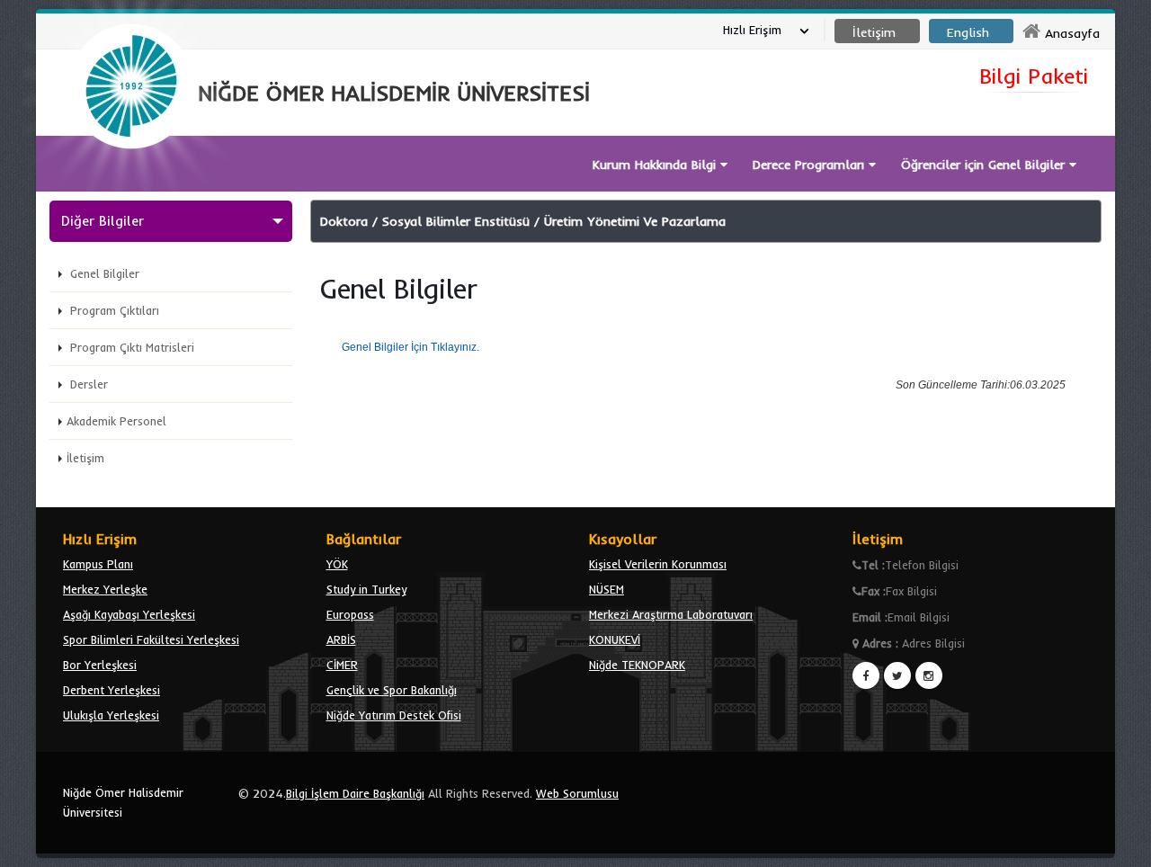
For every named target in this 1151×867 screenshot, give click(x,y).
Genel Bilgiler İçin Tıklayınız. (410, 347)
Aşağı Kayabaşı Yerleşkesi (129, 614)
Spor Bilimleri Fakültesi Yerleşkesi (151, 639)
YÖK (337, 564)
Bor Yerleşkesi (100, 664)
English (968, 32)
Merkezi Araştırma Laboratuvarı (671, 614)
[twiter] (897, 675)
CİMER (342, 664)
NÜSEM (606, 589)
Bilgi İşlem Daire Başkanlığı (355, 793)
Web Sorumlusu (577, 793)
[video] (131, 191)
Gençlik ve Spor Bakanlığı (391, 690)
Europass (350, 614)
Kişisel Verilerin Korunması (658, 564)
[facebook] (865, 675)
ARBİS (341, 639)
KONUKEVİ (614, 639)
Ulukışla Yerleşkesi (111, 715)
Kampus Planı (98, 564)
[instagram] (928, 675)
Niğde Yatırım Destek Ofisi (393, 715)
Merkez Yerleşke (105, 589)
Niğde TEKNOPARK (637, 664)
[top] (1120, 845)
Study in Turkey (366, 589)
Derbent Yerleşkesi (111, 690)
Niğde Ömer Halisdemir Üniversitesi (123, 802)
